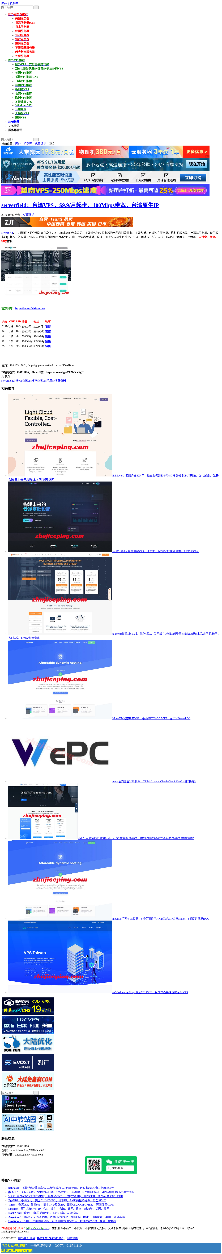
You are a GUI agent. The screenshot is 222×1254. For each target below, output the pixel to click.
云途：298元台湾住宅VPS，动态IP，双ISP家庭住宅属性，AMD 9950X (155, 551)
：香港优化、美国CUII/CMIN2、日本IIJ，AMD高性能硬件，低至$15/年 (57, 1200)
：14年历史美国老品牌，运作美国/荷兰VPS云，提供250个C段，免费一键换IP (62, 1221)
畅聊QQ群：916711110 (16, 1250)
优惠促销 (40, 143)
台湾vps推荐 (29, 380)
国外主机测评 (9, 3)
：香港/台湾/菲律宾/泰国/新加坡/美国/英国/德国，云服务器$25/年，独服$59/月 (61, 1187)
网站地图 (72, 1238)
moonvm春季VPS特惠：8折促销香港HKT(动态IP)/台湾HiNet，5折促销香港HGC (160, 918)
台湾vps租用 (44, 380)
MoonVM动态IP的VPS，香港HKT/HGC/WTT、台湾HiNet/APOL (151, 718)
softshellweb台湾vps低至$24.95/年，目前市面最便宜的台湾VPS (150, 992)
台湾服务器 (59, 380)
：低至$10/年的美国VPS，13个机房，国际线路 (43, 1212)
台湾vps (17, 380)
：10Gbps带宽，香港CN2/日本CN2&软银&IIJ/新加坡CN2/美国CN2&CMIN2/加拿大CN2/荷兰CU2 (71, 1192)
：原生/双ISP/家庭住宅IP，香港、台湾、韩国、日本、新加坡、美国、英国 (58, 1208)
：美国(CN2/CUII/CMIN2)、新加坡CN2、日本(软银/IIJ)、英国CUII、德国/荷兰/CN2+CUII (65, 1196)
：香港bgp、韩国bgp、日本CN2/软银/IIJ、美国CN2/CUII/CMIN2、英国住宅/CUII (61, 1204)
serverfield (7, 232)
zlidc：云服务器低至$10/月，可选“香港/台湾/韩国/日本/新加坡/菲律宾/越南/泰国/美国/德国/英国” (136, 838)
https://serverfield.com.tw (30, 308)
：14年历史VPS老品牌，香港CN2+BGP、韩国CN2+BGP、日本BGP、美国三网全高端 (66, 1217)
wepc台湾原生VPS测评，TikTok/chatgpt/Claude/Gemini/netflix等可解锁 (154, 781)
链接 (48, 326)
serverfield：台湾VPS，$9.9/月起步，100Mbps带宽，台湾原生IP (80, 205)
